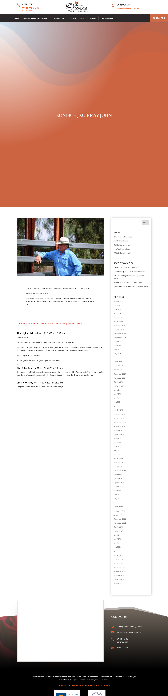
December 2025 (120, 333)
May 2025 (117, 354)
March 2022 (118, 507)
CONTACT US (159, 18)
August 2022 (119, 486)
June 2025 (117, 349)
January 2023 (119, 466)
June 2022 (117, 495)
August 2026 (119, 301)
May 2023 (117, 450)
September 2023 (120, 434)
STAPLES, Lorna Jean (122, 249)
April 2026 (118, 317)
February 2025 (119, 366)
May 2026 (117, 313)
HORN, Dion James (121, 241)
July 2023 (117, 442)
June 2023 (117, 446)
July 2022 (117, 491)
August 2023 (119, 438)
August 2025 (119, 341)
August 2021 (119, 535)
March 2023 (118, 458)
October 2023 (119, 430)
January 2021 (119, 563)
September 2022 (120, 482)
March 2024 (118, 410)
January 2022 (119, 515)
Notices (93, 18)
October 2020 (119, 575)
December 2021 (120, 519)
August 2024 (119, 390)
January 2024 (119, 418)
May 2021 (117, 547)
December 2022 (120, 470)
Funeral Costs (59, 18)
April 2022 (118, 503)
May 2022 (117, 499)
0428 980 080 (31, 7)
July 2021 (117, 539)
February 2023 (119, 462)
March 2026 (118, 321)
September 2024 (120, 386)
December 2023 (120, 422)
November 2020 (120, 571)
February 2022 (119, 511)
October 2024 (119, 382)
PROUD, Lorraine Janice (122, 253)
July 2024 (117, 394)
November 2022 (120, 474)
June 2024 (117, 398)
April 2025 (118, 358)
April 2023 (118, 454)
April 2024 (118, 406)
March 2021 (118, 555)
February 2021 (119, 559)
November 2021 (120, 523)
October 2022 (119, 478)
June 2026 (117, 309)
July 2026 (117, 305)
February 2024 (119, 414)
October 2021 (119, 527)
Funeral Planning (77, 18)
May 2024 (117, 402)
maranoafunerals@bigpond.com (129, 632)
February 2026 (119, 325)
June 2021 (117, 543)
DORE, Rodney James (122, 245)
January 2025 (119, 370)
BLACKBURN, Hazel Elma (132, 283)
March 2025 (118, 362)
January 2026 (119, 329)
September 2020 (120, 579)
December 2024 (120, 374)
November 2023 (120, 426)
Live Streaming (107, 18)
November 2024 (120, 378)
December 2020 (120, 567)
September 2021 (120, 531)
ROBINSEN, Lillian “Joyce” (123, 237)
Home (16, 18)
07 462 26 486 (27, 10)
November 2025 (120, 337)
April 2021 (118, 551)
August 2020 (119, 583)
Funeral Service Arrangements (35, 18)
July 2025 (117, 345)
